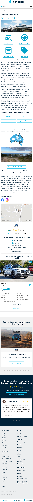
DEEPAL (4, 440)
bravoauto (5, 445)
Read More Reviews (16, 394)
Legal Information (23, 479)
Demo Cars (5, 456)
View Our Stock (8, 44)
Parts (24, 116)
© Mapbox (28, 220)
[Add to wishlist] (30, 285)
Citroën (4, 443)
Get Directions (18, 240)
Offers (19, 433)
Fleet (3, 486)
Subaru (4, 435)
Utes (3, 484)
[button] (16, 408)
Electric (4, 472)
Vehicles (4, 470)
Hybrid (4, 479)
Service (8, 116)
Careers (19, 461)
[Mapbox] (5, 220)
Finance (19, 450)
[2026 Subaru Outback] (16, 271)
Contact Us (21, 459)
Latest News (21, 464)
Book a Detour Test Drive (16, 167)
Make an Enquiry (8, 56)
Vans (3, 482)
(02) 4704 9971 (17, 243)
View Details (16, 309)
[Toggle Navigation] (31, 6)
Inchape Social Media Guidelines (22, 482)
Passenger (5, 477)
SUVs (3, 474)
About (19, 456)
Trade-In (8, 121)
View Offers (24, 56)
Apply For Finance (24, 121)
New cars (4, 454)
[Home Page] (16, 2)
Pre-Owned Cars (7, 458)
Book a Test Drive (24, 44)
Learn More (16, 363)
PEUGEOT (4, 438)
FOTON (4, 447)
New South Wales (7, 461)
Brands (4, 433)
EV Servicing (21, 442)
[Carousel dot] (4, 370)
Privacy (19, 476)
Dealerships (21, 470)
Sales (8, 234)
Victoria (4, 463)
